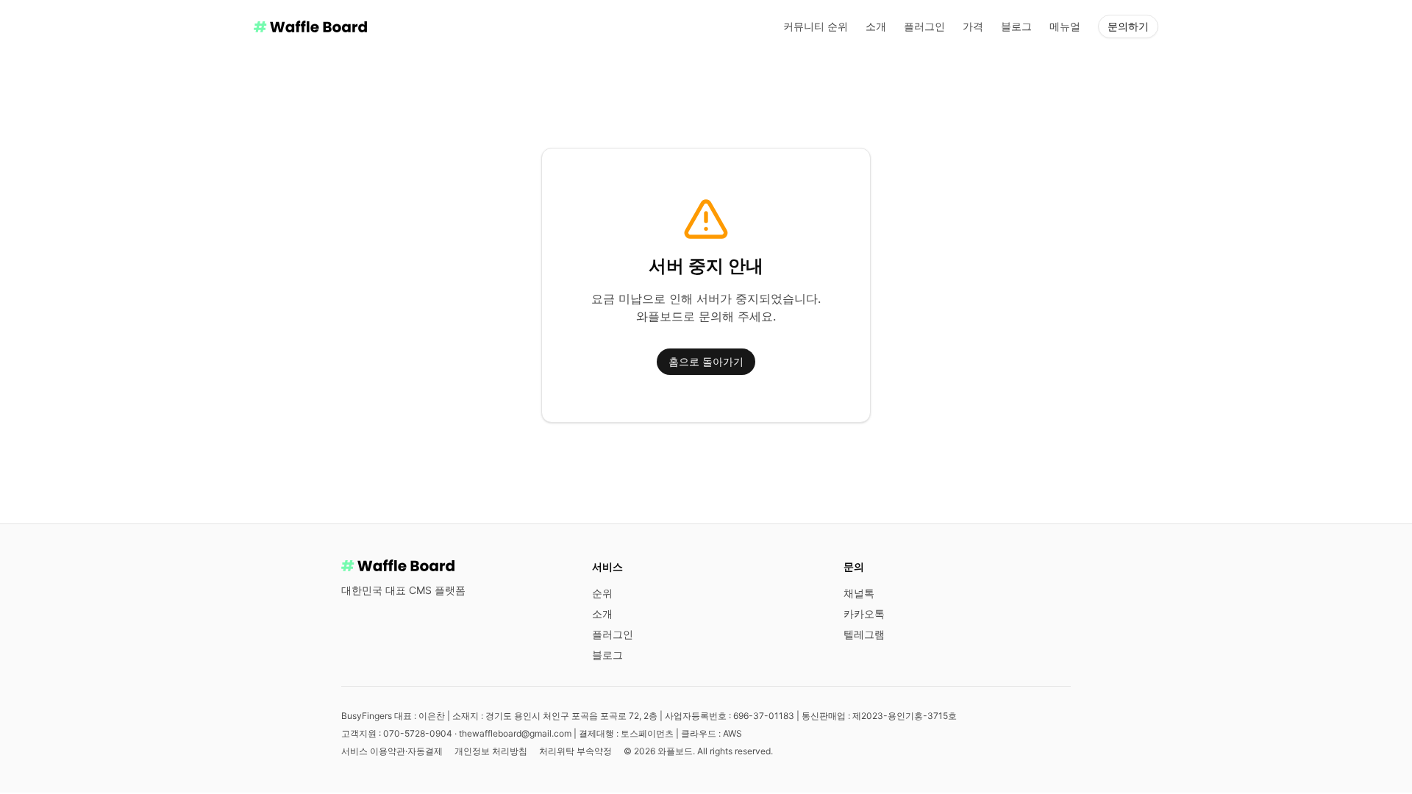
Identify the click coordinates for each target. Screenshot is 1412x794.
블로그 (1016, 26)
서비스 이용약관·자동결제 (392, 751)
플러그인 (924, 26)
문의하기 (1128, 26)
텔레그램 (864, 634)
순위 (602, 593)
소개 (876, 26)
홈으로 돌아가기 (706, 361)
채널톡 (859, 593)
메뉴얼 (1064, 26)
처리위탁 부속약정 (575, 751)
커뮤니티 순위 (815, 26)
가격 (973, 26)
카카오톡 (864, 613)
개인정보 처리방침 (490, 751)
